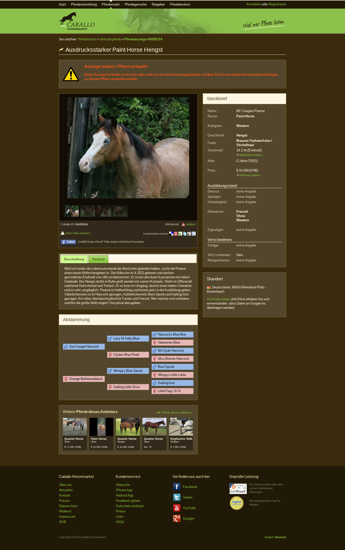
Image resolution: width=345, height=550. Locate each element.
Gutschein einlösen (130, 506)
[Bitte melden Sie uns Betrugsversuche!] (183, 224)
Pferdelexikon (180, 4)
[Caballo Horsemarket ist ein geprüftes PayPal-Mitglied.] (237, 509)
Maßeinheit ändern (250, 154)
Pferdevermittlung (84, 4)
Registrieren (277, 4)
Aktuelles (66, 490)
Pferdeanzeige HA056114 (143, 39)
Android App (124, 495)
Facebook (190, 487)
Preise (120, 511)
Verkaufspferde (110, 39)
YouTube (189, 508)
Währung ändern (249, 175)
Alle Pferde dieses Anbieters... (175, 412)
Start (62, 4)
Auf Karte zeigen (219, 299)
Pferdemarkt (111, 4)
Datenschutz (68, 506)
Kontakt (64, 495)
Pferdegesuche (136, 4)
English (269, 537)
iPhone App (124, 490)
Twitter (187, 497)
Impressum (67, 516)
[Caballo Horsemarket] (76, 29)
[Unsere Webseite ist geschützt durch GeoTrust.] (238, 493)
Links (120, 516)
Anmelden (254, 4)
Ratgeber (158, 4)
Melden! (191, 224)
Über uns (65, 485)
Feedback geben (128, 501)
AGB (62, 522)
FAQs (120, 522)
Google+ (189, 518)
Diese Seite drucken (78, 233)
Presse (64, 501)
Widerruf (65, 511)
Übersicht (123, 485)
